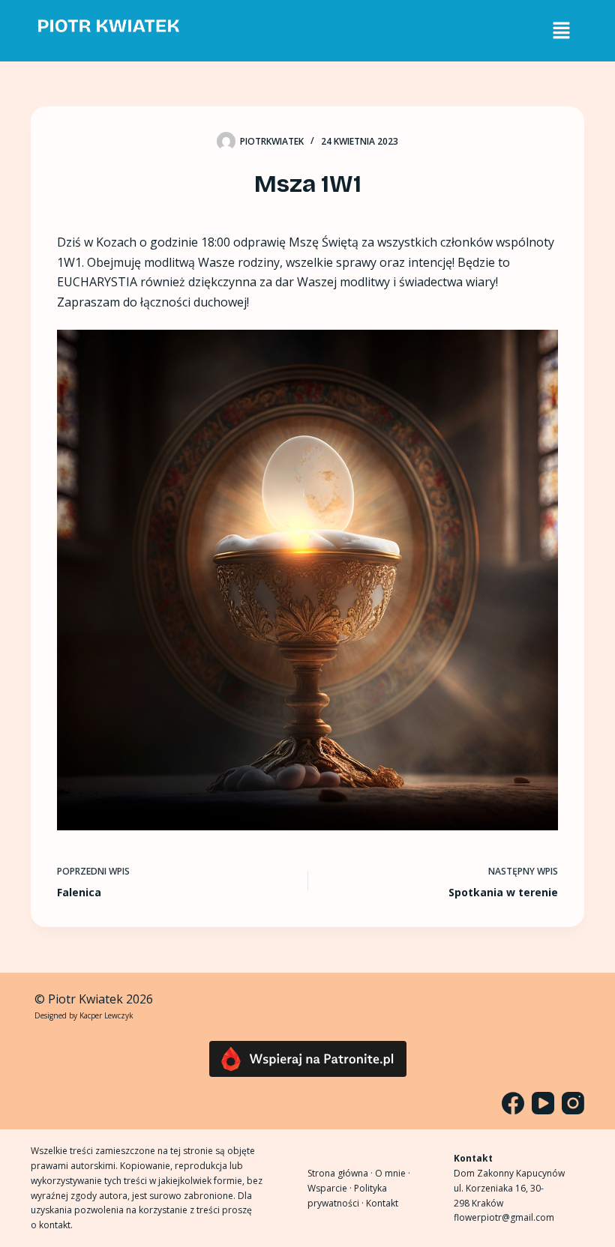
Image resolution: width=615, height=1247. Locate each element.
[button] (562, 30)
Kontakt (382, 1203)
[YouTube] (543, 1103)
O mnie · (392, 1173)
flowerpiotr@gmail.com (504, 1217)
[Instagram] (573, 1103)
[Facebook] (513, 1103)
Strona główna (338, 1173)
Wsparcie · (331, 1188)
